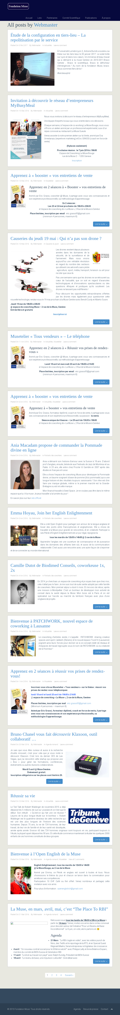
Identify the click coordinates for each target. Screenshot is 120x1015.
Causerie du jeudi (52, 244)
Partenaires (52, 18)
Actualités (48, 45)
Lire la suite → (101, 224)
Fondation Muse (22, 1009)
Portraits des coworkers (53, 455)
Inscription (77, 160)
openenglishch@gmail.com (70, 888)
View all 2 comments (76, 859)
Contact (104, 1009)
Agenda (77, 1009)
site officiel (36, 498)
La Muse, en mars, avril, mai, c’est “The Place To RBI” (59, 909)
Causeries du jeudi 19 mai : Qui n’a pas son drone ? (56, 238)
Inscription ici (60, 314)
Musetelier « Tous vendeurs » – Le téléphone (50, 336)
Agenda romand (52, 744)
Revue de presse (90, 1009)
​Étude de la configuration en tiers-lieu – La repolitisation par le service (48, 37)
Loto (39, 18)
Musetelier (49, 181)
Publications (91, 18)
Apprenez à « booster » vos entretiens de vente (51, 175)
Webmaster (46, 25)
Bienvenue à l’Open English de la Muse (45, 853)
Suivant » (69, 975)
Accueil (29, 18)
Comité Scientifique (71, 18)
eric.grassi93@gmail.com (79, 703)
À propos (106, 18)
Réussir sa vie (23, 795)
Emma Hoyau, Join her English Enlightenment (51, 512)
